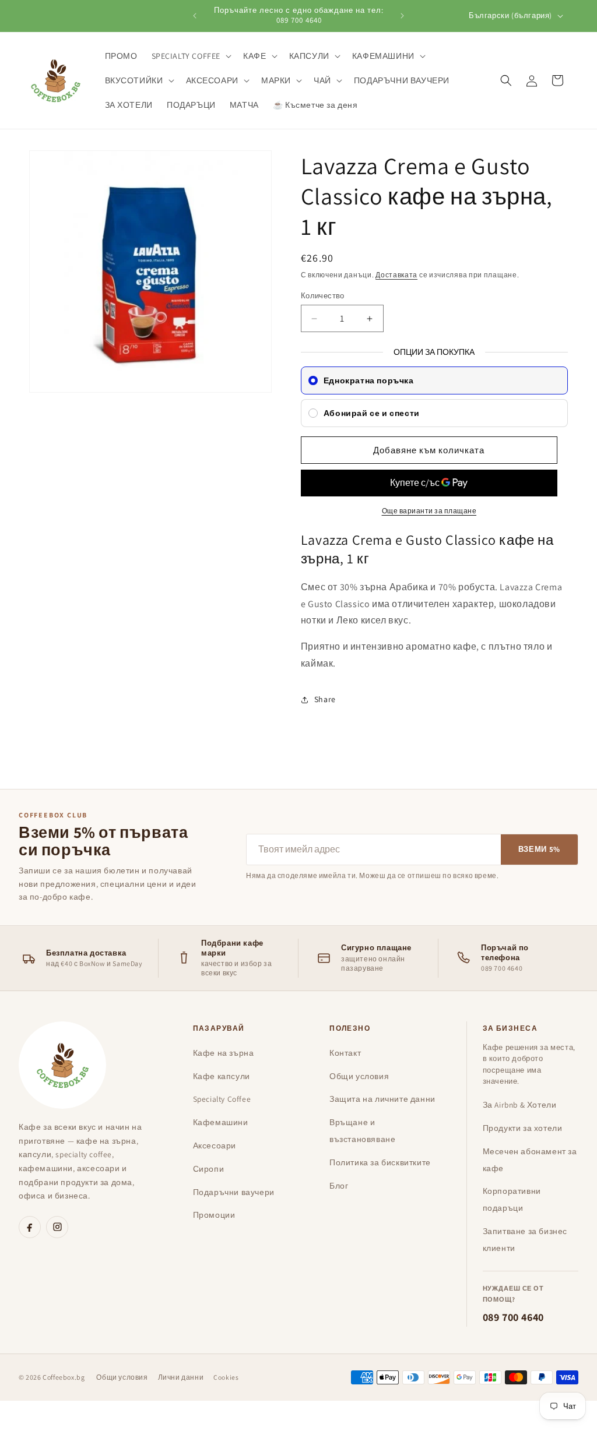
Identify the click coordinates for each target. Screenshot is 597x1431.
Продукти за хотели (523, 1128)
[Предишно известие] (195, 16)
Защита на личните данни (382, 1099)
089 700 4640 (513, 1317)
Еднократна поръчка (369, 380)
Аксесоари (214, 1145)
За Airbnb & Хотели (520, 1104)
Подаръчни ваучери (234, 1192)
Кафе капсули (221, 1076)
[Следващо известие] (402, 16)
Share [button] (325, 699)
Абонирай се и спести (372, 413)
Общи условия (359, 1076)
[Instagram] (57, 1227)
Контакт (345, 1053)
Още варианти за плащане (429, 510)
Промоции (214, 1215)
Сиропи (208, 1169)
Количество (323, 296)
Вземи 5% (539, 849)
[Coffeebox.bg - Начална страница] (62, 1065)
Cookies (225, 1377)
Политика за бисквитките (380, 1162)
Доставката (396, 274)
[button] (191, 56)
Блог (338, 1185)
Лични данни (181, 1377)
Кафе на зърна (223, 1053)
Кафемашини (220, 1122)
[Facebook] (30, 1227)
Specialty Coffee (222, 1099)
